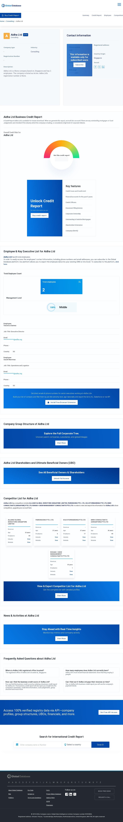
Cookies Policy (50, 798)
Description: (8, 67)
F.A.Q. (48, 790)
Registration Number (12, 56)
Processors (49, 805)
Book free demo (104, 791)
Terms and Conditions (34, 798)
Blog (9, 794)
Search (100, 744)
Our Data (30, 790)
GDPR (48, 801)
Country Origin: (100, 54)
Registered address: (101, 45)
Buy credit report (39, 215)
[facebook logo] (95, 66)
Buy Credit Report (12, 15)
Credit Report (96, 15)
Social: (96, 62)
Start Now (61, 443)
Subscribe (79, 65)
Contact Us (31, 794)
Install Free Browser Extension (63, 402)
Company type (9, 47)
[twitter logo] (99, 66)
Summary (86, 15)
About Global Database (15, 790)
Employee (107, 15)
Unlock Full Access (61, 478)
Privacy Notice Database (53, 794)
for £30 (61, 158)
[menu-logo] (11, 5)
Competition (118, 15)
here (29, 508)
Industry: (34, 47)
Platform (11, 798)
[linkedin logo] (103, 66)
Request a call (104, 797)
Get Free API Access (108, 712)
